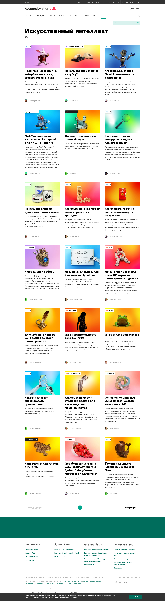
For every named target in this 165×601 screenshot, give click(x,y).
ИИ (29, 46)
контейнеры (72, 112)
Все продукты (59, 556)
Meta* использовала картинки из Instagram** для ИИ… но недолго (41, 139)
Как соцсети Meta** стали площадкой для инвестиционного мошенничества (80, 402)
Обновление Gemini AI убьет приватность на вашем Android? (120, 401)
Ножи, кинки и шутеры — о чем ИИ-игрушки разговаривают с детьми (122, 275)
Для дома (77, 2)
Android (111, 373)
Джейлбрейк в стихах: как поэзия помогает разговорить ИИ (40, 338)
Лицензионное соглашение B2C (35, 583)
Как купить (41, 16)
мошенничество (74, 373)
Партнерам (44, 589)
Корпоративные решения (124, 544)
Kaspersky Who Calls (75, 46)
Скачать (62, 16)
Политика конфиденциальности (72, 581)
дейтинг (31, 247)
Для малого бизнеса (92, 2)
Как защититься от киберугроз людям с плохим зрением (119, 139)
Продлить (52, 16)
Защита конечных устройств (124, 559)
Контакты (27, 589)
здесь (75, 597)
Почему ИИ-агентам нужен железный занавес (42, 210)
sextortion (72, 310)
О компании (35, 589)
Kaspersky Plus (30, 553)
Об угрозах (85, 16)
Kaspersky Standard (31, 549)
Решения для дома (32, 544)
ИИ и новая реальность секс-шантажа (80, 336)
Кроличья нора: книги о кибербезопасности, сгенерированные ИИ (41, 74)
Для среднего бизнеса (112, 2)
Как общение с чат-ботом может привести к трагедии (82, 212)
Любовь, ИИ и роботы (40, 271)
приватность (33, 112)
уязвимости (32, 439)
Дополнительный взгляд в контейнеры (81, 137)
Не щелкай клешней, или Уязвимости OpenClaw (82, 273)
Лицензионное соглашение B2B (55, 583)
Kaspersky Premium (31, 556)
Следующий (130, 507)
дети (110, 247)
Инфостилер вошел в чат (122, 334)
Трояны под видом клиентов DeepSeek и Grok (119, 467)
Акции (95, 16)
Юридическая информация (74, 583)
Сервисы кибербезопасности (124, 549)
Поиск (138, 23)
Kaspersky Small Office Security (65, 549)
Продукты (28, 16)
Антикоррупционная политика (92, 581)
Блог (102, 16)
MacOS (110, 310)
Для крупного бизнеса (132, 2)
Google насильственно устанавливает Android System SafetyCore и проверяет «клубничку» (81, 468)
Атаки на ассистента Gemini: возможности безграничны (119, 74)
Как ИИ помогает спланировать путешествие (36, 401)
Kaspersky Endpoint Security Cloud (66, 553)
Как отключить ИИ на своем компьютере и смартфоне (119, 212)
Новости (59, 589)
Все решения (29, 560)
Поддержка (73, 16)
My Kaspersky (134, 9)
